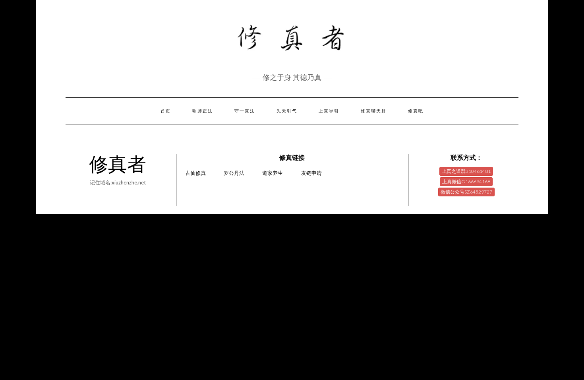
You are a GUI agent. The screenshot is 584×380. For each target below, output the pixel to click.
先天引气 (287, 111)
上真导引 (329, 111)
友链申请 (311, 173)
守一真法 (244, 111)
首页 (166, 111)
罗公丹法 (234, 173)
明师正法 (202, 111)
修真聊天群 (374, 111)
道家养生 (272, 173)
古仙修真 (195, 173)
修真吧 (415, 111)
